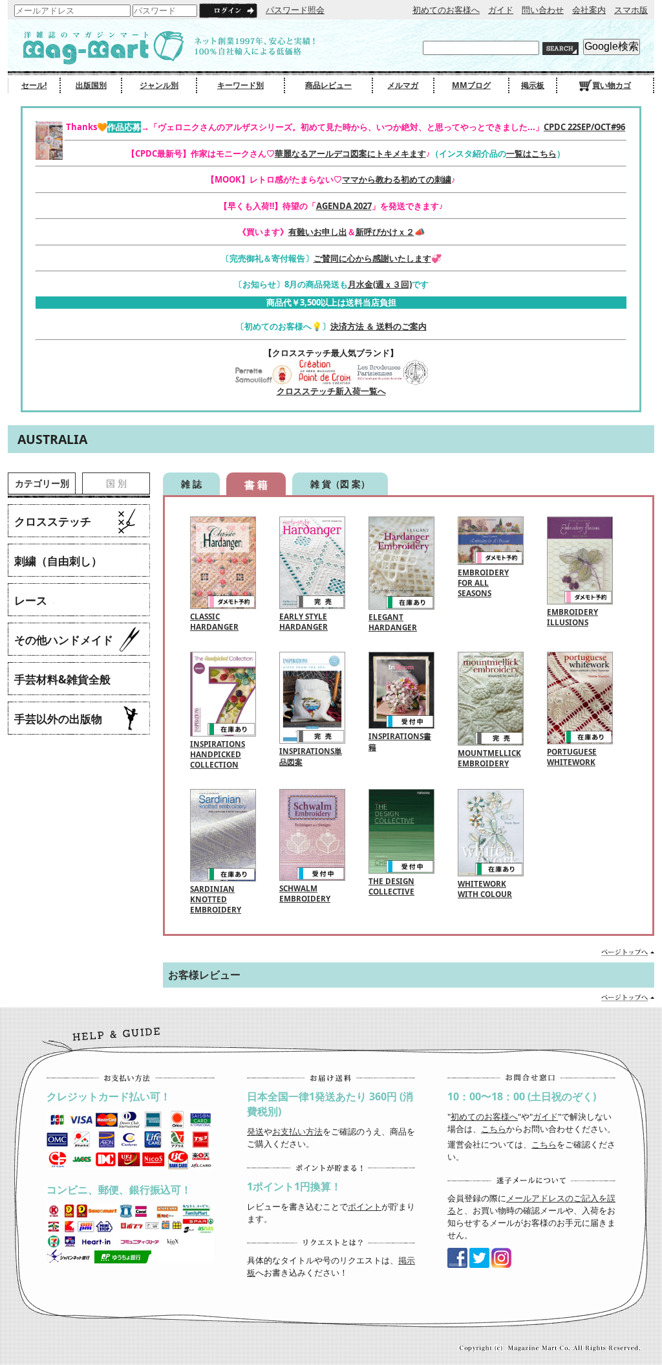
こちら (493, 1129)
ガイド (500, 10)
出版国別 (91, 85)
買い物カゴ (611, 85)
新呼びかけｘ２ (385, 232)
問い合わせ (543, 10)
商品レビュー (328, 85)
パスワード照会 (295, 10)
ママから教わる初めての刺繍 (396, 179)
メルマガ (402, 85)
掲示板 (532, 85)
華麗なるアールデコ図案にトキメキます (350, 153)
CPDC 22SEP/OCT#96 (584, 127)
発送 (255, 1131)
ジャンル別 (159, 85)
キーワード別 (240, 85)
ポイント (364, 1206)
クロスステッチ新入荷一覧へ (331, 391)
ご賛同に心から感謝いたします (372, 258)
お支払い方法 (297, 1131)
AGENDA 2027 (344, 206)
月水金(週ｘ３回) (380, 284)
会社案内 (589, 10)
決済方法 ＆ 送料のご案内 (378, 326)
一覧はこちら (531, 153)
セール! (34, 85)
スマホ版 (631, 10)
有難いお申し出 (317, 232)
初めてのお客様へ (446, 10)
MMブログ (471, 85)
